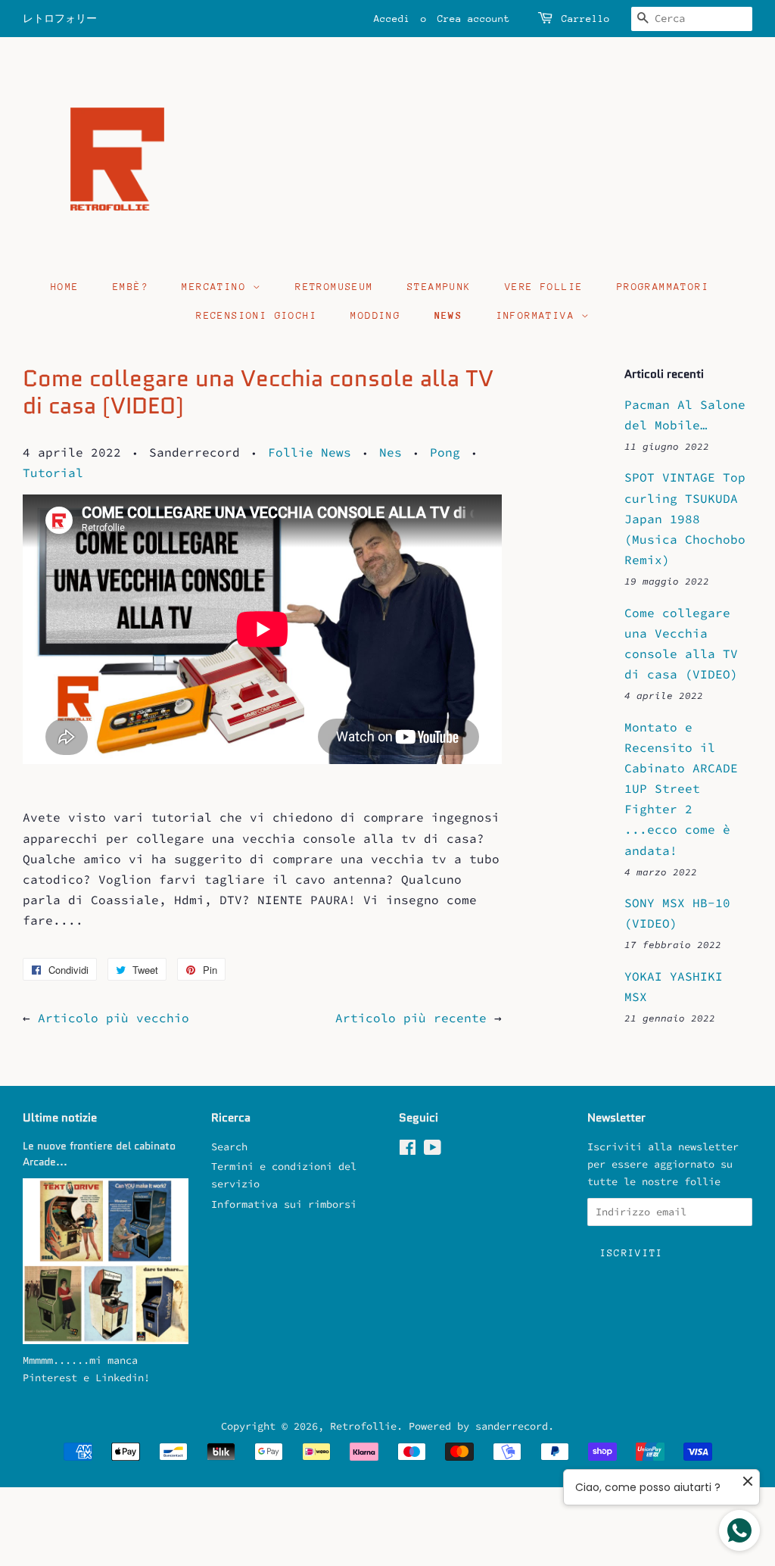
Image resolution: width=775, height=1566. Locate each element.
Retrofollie (363, 1426)
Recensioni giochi (256, 315)
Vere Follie (544, 286)
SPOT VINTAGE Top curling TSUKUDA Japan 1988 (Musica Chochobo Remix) (684, 518)
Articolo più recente (411, 1017)
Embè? (130, 286)
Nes (390, 452)
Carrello (586, 18)
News (448, 315)
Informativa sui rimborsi (283, 1204)
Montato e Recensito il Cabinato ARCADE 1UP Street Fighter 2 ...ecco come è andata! (681, 788)
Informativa (539, 315)
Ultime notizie (60, 1117)
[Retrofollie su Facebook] (407, 1150)
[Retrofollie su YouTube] (432, 1150)
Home (65, 286)
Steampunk (439, 286)
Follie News (309, 452)
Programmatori (663, 286)
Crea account (473, 18)
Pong (445, 452)
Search (229, 1146)
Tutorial (53, 472)
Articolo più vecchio (113, 1017)
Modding (375, 315)
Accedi (392, 18)
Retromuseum (334, 286)
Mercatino (217, 286)
